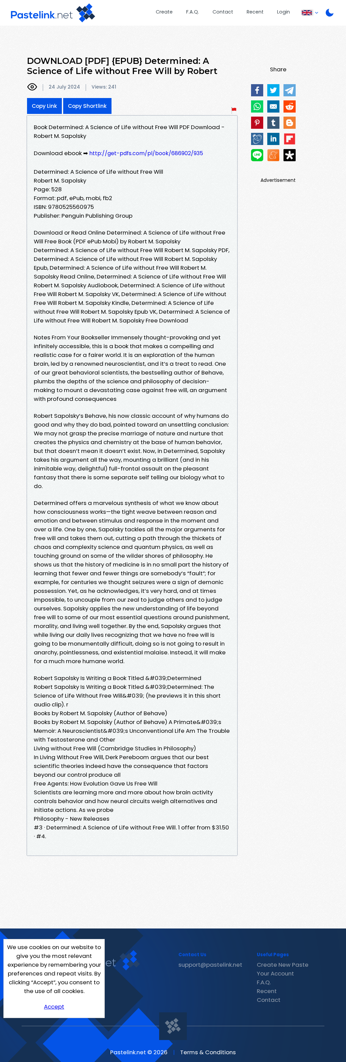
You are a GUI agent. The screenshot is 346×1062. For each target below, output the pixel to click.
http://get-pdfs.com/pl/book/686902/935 (146, 153)
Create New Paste (282, 965)
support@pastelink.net (210, 965)
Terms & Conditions (208, 1052)
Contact (223, 11)
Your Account (275, 973)
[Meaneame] (273, 155)
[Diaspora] (289, 155)
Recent (255, 11)
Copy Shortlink (87, 106)
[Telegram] (289, 90)
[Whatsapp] (257, 106)
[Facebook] (257, 90)
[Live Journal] (257, 139)
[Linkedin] (273, 139)
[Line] (257, 155)
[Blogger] (289, 123)
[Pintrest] (257, 123)
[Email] (273, 106)
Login (283, 11)
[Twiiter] (273, 90)
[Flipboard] (289, 139)
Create (164, 11)
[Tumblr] (273, 123)
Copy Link (44, 106)
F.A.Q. (192, 11)
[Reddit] (289, 106)
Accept (54, 1007)
